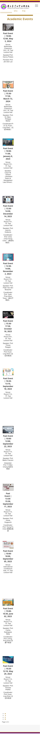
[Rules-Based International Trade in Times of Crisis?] (8, 257)
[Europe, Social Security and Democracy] (8, 27)
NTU (15, 11)
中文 (24, 11)
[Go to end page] (5, 719)
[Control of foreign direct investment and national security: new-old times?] (8, 602)
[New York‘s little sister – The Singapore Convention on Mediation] (8, 659)
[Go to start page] (5, 714)
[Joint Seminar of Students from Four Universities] (8, 372)
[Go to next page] (5, 717)
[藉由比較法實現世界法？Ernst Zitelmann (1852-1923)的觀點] (8, 314)
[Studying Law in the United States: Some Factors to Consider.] (8, 142)
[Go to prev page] (5, 715)
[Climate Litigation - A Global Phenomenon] (8, 84)
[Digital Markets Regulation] (8, 199)
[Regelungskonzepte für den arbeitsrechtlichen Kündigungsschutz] (8, 429)
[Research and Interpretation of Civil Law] (8, 487)
